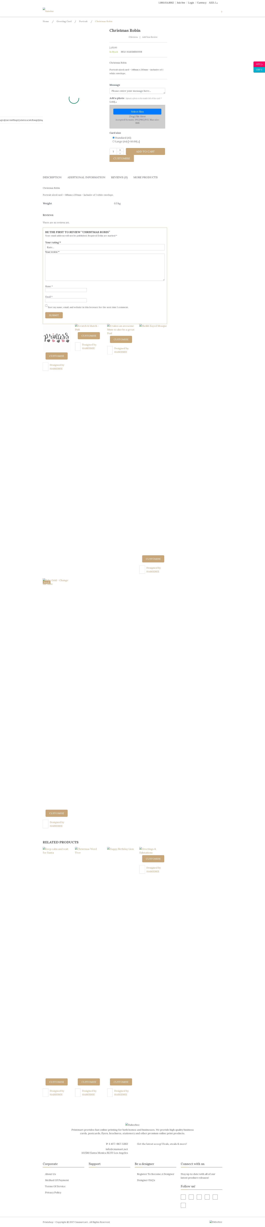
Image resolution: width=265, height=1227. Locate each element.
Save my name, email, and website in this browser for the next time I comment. (88, 307)
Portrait (83, 21)
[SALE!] (56, 693)
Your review (52, 252)
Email (48, 296)
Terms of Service (55, 1186)
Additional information (86, 177)
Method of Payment (57, 1180)
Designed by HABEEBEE (57, 366)
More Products (145, 177)
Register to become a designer (155, 1174)
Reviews (133, 37)
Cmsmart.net (81, 1222)
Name (49, 286)
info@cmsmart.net (117, 1149)
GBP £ (257, 69)
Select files (137, 111)
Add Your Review (149, 37)
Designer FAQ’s (146, 1180)
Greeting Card (64, 21)
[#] (215, 1197)
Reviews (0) (119, 177)
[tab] (52, 178)
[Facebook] (183, 1197)
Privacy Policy (53, 1192)
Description (52, 177)
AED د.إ (259, 63)
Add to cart (145, 151)
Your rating (53, 242)
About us (50, 1174)
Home (46, 21)
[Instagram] (183, 1205)
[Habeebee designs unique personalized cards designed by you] (54, 11)
